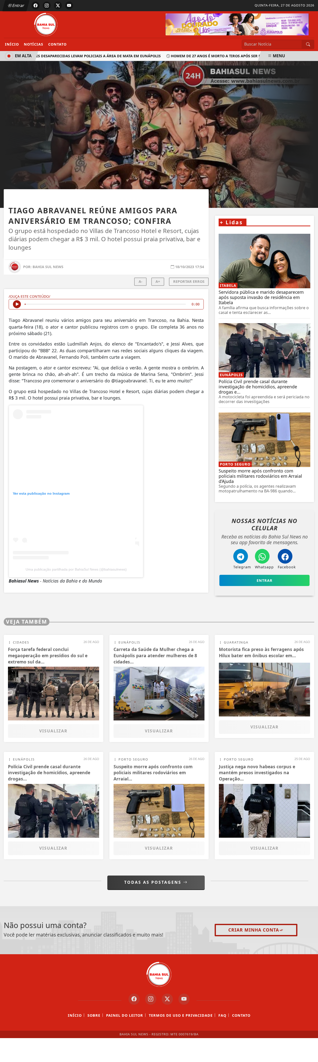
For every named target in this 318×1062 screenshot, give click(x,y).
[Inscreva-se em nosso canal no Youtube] (184, 999)
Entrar (18, 5)
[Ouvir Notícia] (17, 304)
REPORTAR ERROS (188, 281)
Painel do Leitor (124, 1015)
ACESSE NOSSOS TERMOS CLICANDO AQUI (98, 1056)
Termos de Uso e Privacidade (181, 1015)
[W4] (237, 24)
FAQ (222, 1015)
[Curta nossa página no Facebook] (134, 999)
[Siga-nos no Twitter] (167, 999)
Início (12, 44)
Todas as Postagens (153, 882)
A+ (158, 281)
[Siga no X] (58, 5)
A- (140, 281)
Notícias (33, 44)
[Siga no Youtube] (69, 5)
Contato (57, 44)
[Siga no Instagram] (47, 5)
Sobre (93, 1015)
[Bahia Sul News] (46, 24)
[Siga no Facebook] (36, 5)
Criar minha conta (253, 930)
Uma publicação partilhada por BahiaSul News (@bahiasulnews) (76, 569)
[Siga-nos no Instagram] (150, 999)
